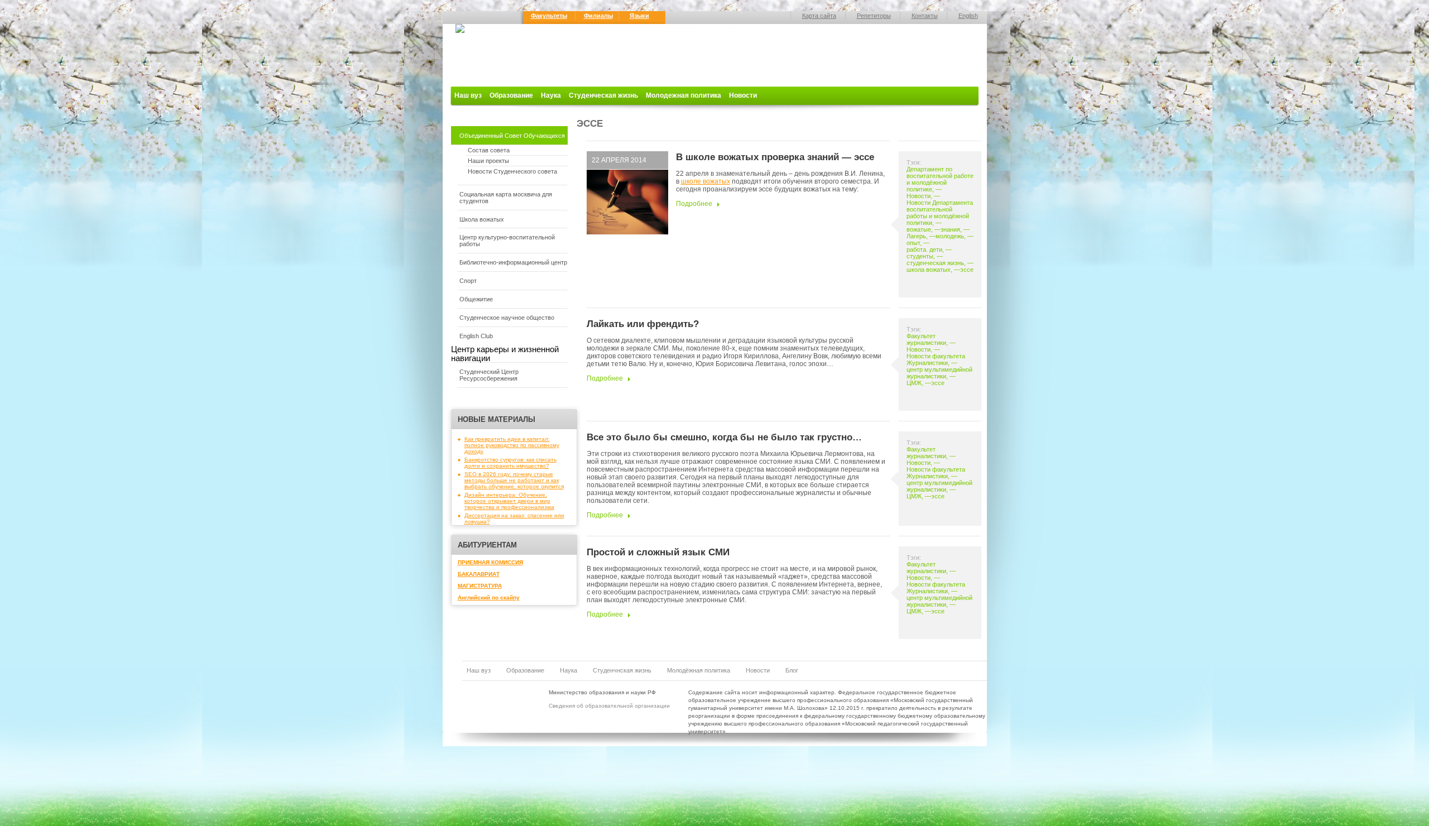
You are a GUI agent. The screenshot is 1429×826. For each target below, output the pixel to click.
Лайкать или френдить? (643, 323)
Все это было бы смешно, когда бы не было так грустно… (724, 437)
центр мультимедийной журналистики (939, 373)
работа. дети (924, 249)
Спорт (468, 280)
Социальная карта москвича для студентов (505, 197)
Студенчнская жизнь (622, 670)
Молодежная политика (683, 95)
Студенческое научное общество (506, 317)
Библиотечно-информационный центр (513, 262)
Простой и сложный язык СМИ (658, 552)
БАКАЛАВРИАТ (479, 574)
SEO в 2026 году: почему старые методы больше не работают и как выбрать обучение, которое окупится (514, 480)
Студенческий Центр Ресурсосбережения (489, 375)
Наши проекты (488, 160)
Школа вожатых (481, 219)
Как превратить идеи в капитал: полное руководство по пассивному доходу (511, 445)
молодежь (950, 236)
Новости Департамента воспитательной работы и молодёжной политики (940, 212)
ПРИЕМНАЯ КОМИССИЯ (490, 562)
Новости (743, 95)
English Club (476, 336)
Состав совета (489, 150)
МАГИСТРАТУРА (480, 586)
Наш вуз (468, 95)
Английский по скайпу (489, 597)
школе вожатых (705, 181)
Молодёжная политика (698, 670)
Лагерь (916, 236)
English (968, 15)
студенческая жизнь (935, 263)
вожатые (919, 229)
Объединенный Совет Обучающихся (512, 135)
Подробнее (694, 204)
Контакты (925, 15)
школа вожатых (929, 269)
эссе (967, 269)
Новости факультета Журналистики (936, 359)
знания (950, 229)
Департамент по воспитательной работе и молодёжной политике (940, 179)
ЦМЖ (914, 383)
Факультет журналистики (926, 339)
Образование (511, 95)
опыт (913, 242)
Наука (551, 95)
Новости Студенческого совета (512, 171)
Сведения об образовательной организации (609, 706)
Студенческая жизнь (603, 95)
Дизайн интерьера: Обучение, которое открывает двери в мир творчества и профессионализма (509, 501)
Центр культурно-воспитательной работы (507, 240)
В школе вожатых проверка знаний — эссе (775, 156)
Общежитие (476, 299)
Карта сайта (819, 15)
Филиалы (598, 15)
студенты (920, 256)
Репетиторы (874, 15)
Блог (791, 670)
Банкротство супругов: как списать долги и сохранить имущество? (510, 463)
